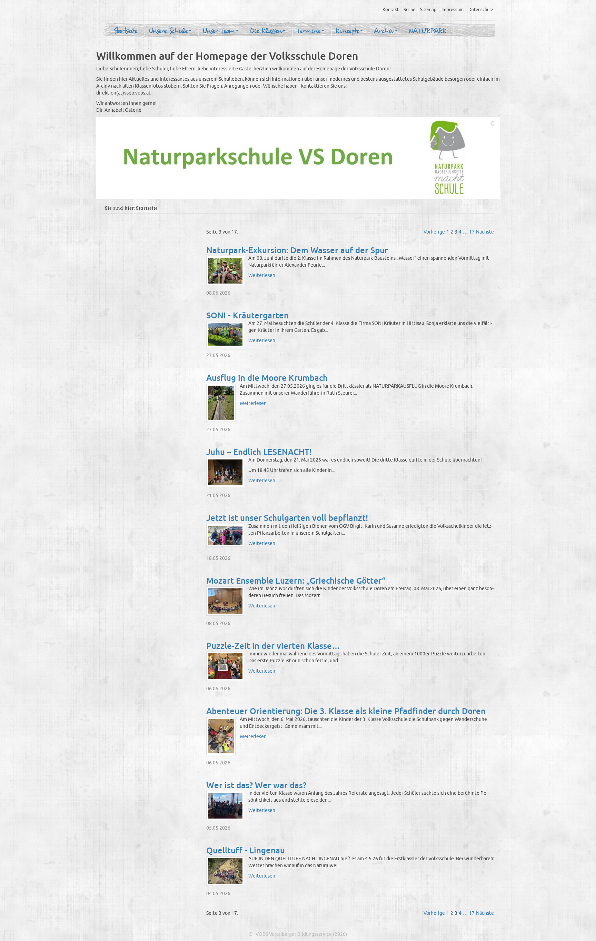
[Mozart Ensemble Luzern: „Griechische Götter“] (225, 601)
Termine (308, 31)
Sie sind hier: (120, 208)
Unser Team (218, 31)
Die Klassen (266, 31)
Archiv (384, 31)
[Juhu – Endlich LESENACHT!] (225, 472)
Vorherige (434, 232)
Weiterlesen (261, 275)
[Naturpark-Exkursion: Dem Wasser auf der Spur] (225, 270)
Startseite (125, 31)
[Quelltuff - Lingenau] (225, 871)
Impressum (452, 9)
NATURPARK (427, 31)
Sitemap (428, 9)
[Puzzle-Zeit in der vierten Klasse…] (225, 666)
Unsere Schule (168, 31)
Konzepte (347, 31)
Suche (409, 9)
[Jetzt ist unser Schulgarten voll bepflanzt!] (225, 535)
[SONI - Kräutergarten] (225, 334)
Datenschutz (480, 9)
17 (472, 232)
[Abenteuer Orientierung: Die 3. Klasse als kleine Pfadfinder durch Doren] (221, 736)
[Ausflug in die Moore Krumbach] (221, 403)
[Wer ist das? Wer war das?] (225, 805)
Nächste (485, 232)
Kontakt (391, 9)
